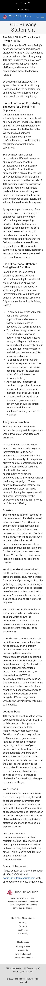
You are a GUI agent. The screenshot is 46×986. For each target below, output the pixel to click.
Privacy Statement (23, 954)
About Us (23, 922)
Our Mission (23, 930)
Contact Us (23, 950)
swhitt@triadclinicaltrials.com (19, 878)
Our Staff (23, 926)
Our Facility (23, 933)
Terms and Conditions (23, 957)
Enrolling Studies (23, 946)
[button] (42, 17)
